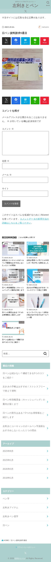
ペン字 (6, 498)
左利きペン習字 (10, 516)
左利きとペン (26, 5)
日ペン (6, 525)
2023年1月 (8, 460)
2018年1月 (8, 478)
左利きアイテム (10, 507)
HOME (6, 540)
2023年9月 (8, 451)
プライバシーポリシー (26, 547)
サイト (5, 188)
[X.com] (25, 11)
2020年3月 (8, 469)
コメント (8, 129)
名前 (5, 161)
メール (7, 174)
